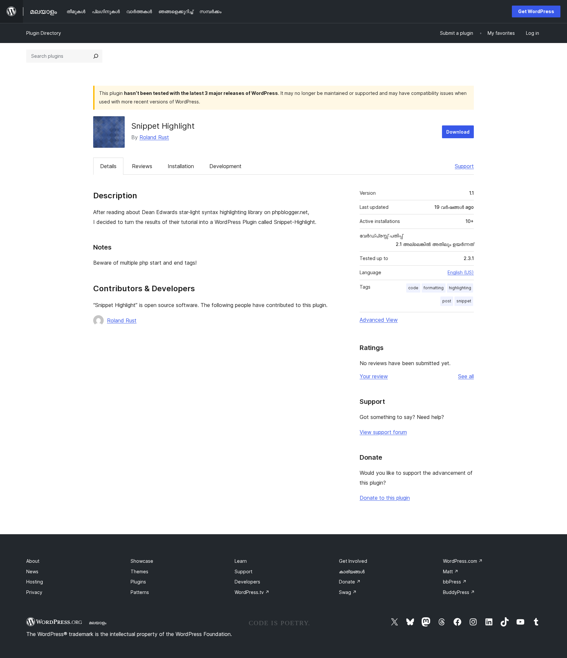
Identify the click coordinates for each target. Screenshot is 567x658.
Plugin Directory (43, 33)
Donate (350, 581)
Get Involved (353, 561)
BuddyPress (459, 592)
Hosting (34, 581)
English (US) (461, 272)
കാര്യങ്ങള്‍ (352, 571)
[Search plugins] (95, 56)
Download (458, 132)
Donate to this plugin (385, 497)
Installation (181, 166)
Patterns (140, 592)
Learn (241, 561)
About (32, 561)
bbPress (455, 581)
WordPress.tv (252, 592)
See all (466, 376)
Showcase (142, 561)
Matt (450, 571)
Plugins (138, 581)
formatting (434, 287)
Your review (374, 376)
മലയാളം (97, 622)
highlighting (460, 287)
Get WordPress (536, 11)
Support (464, 166)
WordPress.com (463, 561)
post (446, 300)
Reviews (142, 166)
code (413, 287)
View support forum (383, 432)
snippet (463, 300)
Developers (247, 581)
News (32, 571)
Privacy (34, 592)
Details (108, 166)
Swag (348, 592)
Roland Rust (154, 137)
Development (225, 166)
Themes (139, 571)
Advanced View (379, 320)
